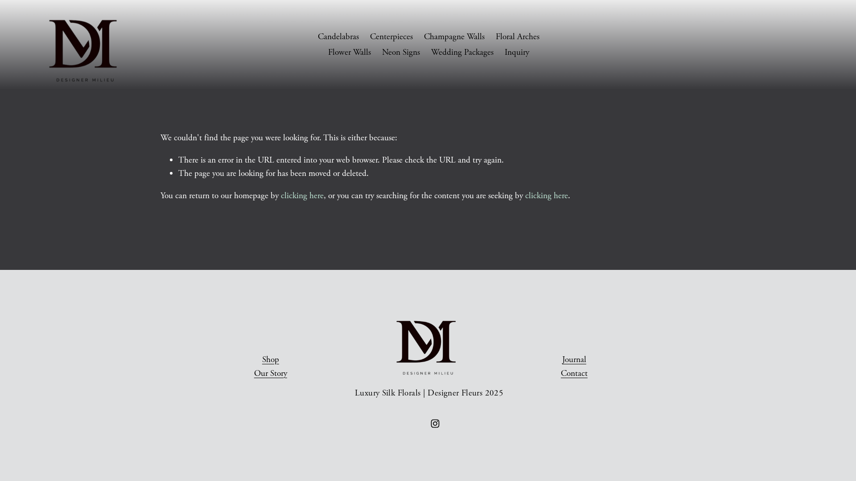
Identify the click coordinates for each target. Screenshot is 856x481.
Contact (574, 373)
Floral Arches (517, 36)
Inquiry (517, 52)
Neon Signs (401, 52)
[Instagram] (435, 423)
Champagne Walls (454, 36)
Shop (270, 359)
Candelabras (338, 36)
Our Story (270, 373)
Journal (574, 359)
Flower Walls (349, 52)
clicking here (302, 195)
